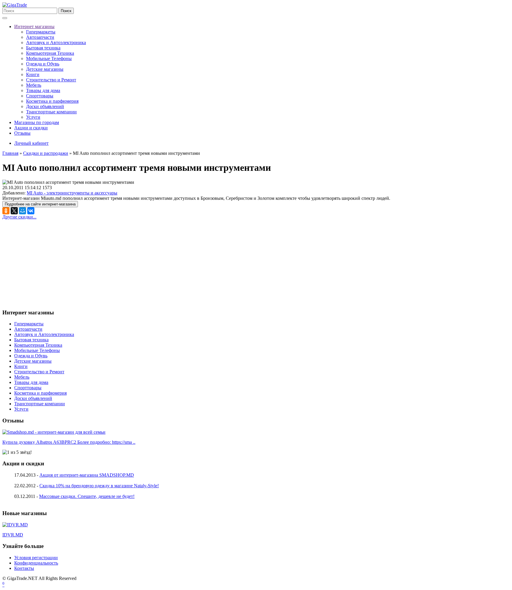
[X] (14, 210)
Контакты (24, 568)
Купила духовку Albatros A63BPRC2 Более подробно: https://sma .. (68, 442)
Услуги (33, 117)
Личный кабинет (31, 143)
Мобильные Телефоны (49, 58)
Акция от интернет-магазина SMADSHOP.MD (86, 475)
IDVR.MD (12, 534)
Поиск (66, 11)
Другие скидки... (19, 216)
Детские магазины (44, 69)
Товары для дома (43, 90)
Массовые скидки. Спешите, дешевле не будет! (87, 496)
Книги (32, 74)
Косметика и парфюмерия (52, 101)
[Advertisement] (52, 261)
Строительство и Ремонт (51, 79)
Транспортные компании (51, 111)
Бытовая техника (43, 47)
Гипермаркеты (40, 31)
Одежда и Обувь (42, 63)
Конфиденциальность (36, 562)
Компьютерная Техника (50, 53)
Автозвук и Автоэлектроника (56, 42)
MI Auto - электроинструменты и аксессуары (72, 192)
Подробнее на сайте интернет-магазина (40, 204)
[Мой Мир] (22, 210)
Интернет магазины (34, 26)
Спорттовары (39, 95)
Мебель (33, 85)
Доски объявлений (45, 106)
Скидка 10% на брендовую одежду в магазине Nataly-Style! (99, 485)
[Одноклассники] (5, 210)
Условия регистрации (36, 557)
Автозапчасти (40, 37)
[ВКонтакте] (30, 210)
